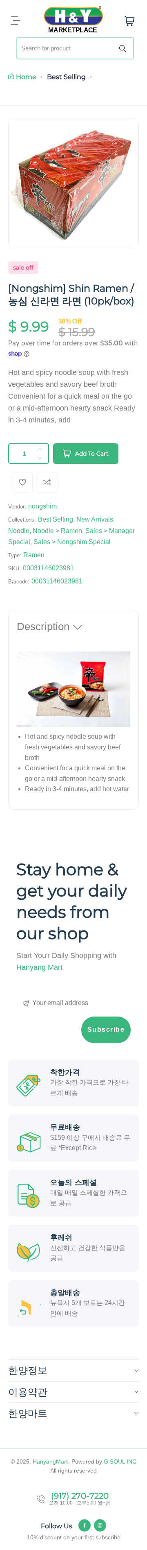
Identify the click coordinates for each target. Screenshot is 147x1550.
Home (26, 77)
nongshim (42, 506)
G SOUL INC (120, 1461)
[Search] (124, 48)
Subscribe (106, 1029)
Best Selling (66, 77)
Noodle (18, 530)
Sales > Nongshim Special (72, 541)
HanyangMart (50, 1461)
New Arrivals (94, 519)
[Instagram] (100, 1525)
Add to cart (92, 453)
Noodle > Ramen (57, 530)
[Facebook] (84, 1525)
